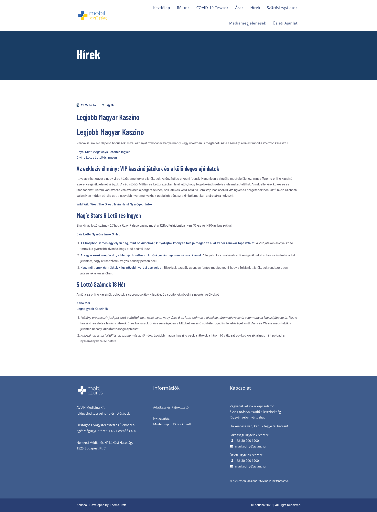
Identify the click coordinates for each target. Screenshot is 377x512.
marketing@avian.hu (250, 446)
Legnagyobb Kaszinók (92, 309)
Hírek (255, 7)
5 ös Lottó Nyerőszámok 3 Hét (98, 234)
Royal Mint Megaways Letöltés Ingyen (104, 152)
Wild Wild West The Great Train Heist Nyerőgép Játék (114, 204)
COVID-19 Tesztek (212, 7)
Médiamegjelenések (247, 23)
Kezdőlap (161, 7)
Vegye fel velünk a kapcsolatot (252, 406)
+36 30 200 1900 (247, 440)
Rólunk (183, 7)
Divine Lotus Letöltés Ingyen (97, 157)
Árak (239, 7)
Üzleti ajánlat (285, 23)
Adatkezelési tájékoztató (171, 407)
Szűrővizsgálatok (282, 7)
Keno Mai (83, 303)
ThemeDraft (118, 505)
